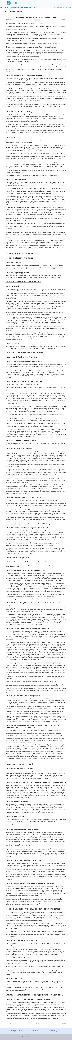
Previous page (9, 19)
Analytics (67, 7)
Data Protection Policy (45, 1036)
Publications (22, 1031)
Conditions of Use (36, 1036)
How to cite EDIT (31, 1031)
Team (16, 1031)
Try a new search (58, 7)
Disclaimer (30, 1036)
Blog (55, 1031)
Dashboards (61, 1031)
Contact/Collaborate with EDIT (45, 1031)
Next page (64, 19)
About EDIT (11, 1031)
